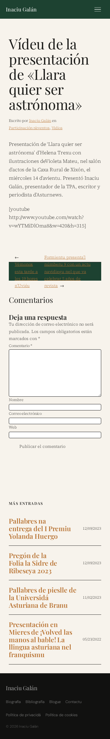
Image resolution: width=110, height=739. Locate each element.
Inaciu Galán (21, 9)
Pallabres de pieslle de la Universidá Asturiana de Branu (43, 597)
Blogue (55, 701)
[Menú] (97, 9)
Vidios (57, 127)
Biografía (13, 701)
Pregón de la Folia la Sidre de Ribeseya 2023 (33, 563)
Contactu (73, 701)
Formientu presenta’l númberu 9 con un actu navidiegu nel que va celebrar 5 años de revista (67, 271)
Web (13, 427)
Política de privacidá (23, 714)
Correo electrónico (25, 413)
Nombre (16, 399)
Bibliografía (35, 701)
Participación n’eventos (29, 127)
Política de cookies (61, 714)
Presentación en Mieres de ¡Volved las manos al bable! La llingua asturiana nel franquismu (40, 639)
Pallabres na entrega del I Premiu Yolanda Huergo (40, 528)
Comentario (20, 345)
